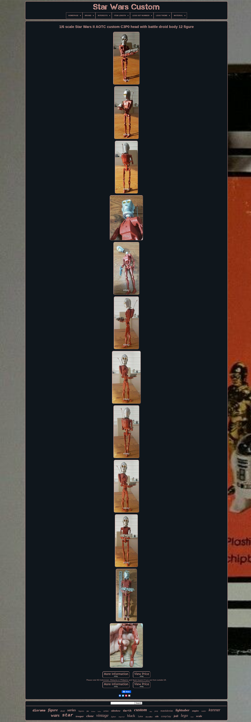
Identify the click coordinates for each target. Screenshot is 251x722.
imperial (122, 717)
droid (62, 711)
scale (199, 716)
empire (195, 710)
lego (184, 715)
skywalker (149, 717)
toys (192, 717)
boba (99, 711)
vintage (102, 715)
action (106, 711)
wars (55, 715)
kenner (214, 710)
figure (53, 710)
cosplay (166, 716)
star (67, 715)
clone (90, 716)
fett (88, 711)
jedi (176, 716)
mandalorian (167, 710)
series (71, 710)
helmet (93, 711)
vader (203, 711)
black (131, 716)
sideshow (115, 710)
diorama (39, 710)
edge (151, 711)
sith (156, 716)
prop (156, 711)
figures (81, 711)
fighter (113, 717)
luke (140, 716)
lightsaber (182, 710)
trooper (80, 716)
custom (140, 709)
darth (127, 710)
